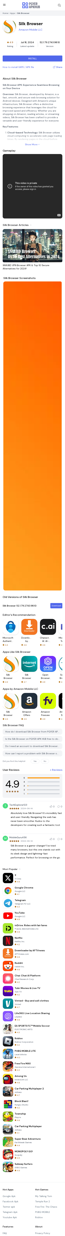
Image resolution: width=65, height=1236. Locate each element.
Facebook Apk (10, 1201)
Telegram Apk (10, 1212)
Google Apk (9, 1196)
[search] (59, 5)
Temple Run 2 (42, 1201)
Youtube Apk (10, 1217)
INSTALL (32, 58)
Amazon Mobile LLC (30, 29)
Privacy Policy (42, 1233)
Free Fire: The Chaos (46, 1206)
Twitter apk (9, 1206)
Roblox (39, 1217)
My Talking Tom (43, 1196)
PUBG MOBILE (42, 1212)
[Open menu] (4, 4)
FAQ (5, 1233)
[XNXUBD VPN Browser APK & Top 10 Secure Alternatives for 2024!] (32, 245)
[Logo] (31, 5)
